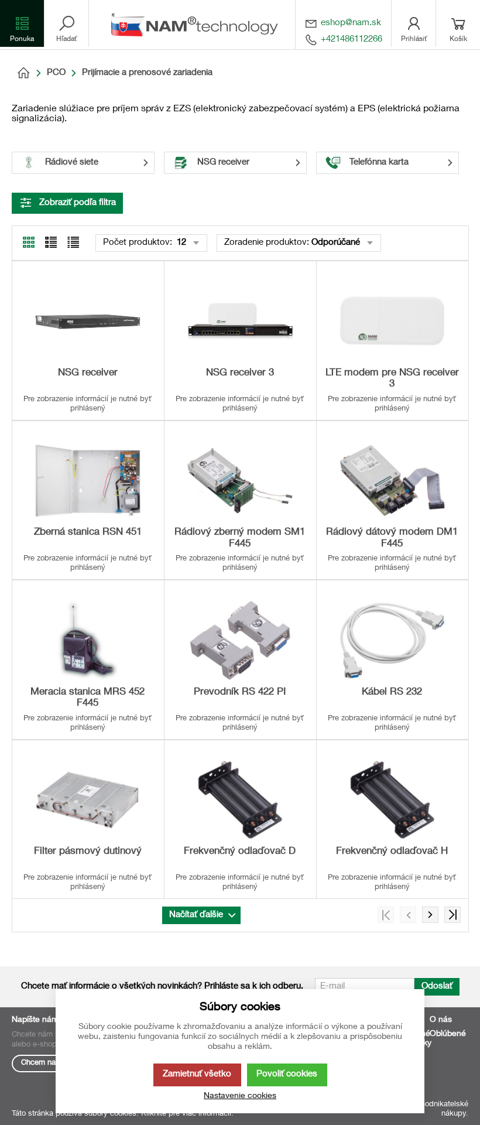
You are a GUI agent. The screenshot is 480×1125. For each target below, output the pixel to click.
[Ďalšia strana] (430, 915)
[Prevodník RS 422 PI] (240, 640)
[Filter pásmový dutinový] (88, 800)
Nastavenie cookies (240, 1096)
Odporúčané (335, 242)
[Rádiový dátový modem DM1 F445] (392, 481)
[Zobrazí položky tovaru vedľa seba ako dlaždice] (51, 242)
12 (180, 242)
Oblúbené (448, 1034)
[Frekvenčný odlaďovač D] (240, 800)
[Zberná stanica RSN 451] (88, 481)
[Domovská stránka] (23, 73)
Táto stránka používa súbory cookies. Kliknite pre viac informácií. (123, 1114)
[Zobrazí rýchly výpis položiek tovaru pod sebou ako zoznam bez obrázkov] (73, 242)
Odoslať (436, 986)
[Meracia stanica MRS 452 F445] (88, 640)
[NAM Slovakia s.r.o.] (198, 24)
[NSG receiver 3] (240, 321)
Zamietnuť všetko (197, 1074)
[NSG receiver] (88, 321)
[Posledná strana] (452, 915)
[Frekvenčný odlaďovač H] (392, 800)
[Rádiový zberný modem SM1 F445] (240, 481)
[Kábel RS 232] (392, 640)
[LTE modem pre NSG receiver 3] (392, 321)
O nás (441, 1020)
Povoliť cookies (286, 1074)
